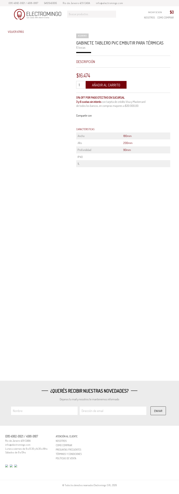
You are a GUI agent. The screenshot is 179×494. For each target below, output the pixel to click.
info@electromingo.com (109, 3)
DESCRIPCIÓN (85, 61)
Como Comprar (165, 17)
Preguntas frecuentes (68, 449)
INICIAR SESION (155, 12)
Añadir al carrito (106, 85)
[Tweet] (103, 115)
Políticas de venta (66, 458)
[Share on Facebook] (99, 115)
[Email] (95, 115)
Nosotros (149, 17)
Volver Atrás (15, 32)
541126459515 (50, 3)
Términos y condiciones (69, 454)
